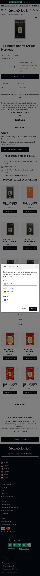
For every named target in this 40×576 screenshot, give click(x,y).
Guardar (33, 309)
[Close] (36, 266)
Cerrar (23, 309)
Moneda (5, 296)
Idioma (5, 280)
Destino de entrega (8, 288)
